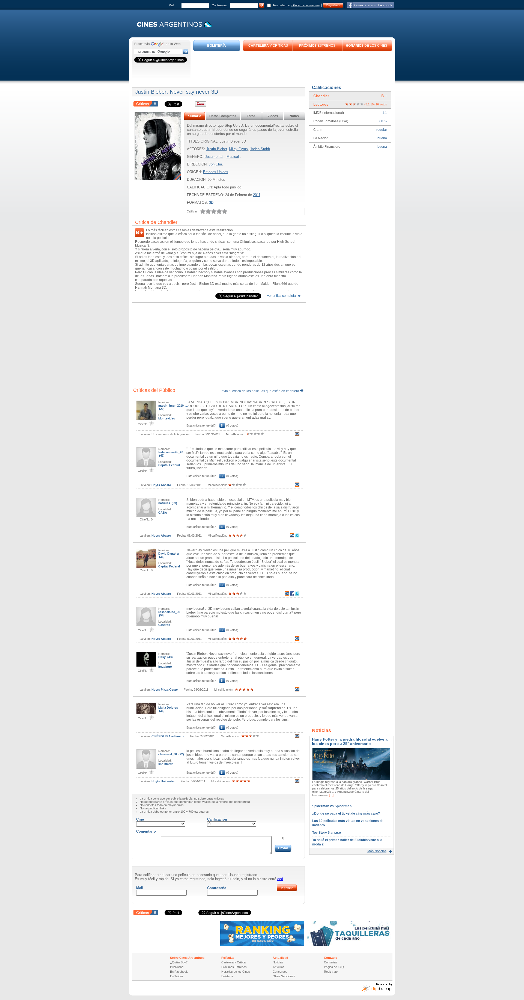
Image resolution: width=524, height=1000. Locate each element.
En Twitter (176, 976)
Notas (294, 116)
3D (211, 202)
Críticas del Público (154, 390)
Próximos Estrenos (234, 967)
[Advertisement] (292, 66)
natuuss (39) (167, 503)
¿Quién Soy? (178, 962)
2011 (256, 195)
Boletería (227, 976)
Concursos (280, 971)
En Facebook (179, 971)
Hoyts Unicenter (163, 781)
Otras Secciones (284, 976)
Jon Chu (215, 164)
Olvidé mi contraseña (305, 5)
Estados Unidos (215, 172)
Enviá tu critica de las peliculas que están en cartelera (259, 391)
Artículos (278, 967)
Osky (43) (165, 657)
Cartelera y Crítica (233, 962)
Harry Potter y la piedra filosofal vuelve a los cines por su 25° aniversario (350, 741)
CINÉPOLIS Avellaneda (167, 736)
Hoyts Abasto (161, 485)
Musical (233, 157)
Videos (272, 116)
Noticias (278, 962)
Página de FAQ (334, 967)
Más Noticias (376, 851)
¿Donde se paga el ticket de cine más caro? (346, 813)
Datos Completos (222, 116)
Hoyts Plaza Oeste (164, 689)
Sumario (194, 116)
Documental (213, 157)
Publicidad (176, 967)
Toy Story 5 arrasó (326, 833)
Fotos (251, 116)
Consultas (330, 962)
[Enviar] (283, 848)
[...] (331, 795)
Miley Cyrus (238, 149)
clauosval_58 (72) (171, 754)
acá (280, 879)
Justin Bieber (216, 149)
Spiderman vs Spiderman (332, 806)
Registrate (333, 5)
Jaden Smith (260, 149)
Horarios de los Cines (235, 971)
